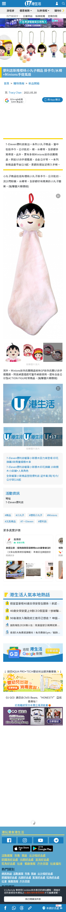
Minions (52, 515)
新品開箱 (34, 83)
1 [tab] (25, 19)
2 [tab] (29, 19)
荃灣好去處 (42, 859)
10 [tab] (35, 23)
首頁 (6, 83)
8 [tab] (29, 23)
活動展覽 (7, 855)
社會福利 (55, 863)
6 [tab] (41, 19)
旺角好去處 (8, 863)
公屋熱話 (28, 16)
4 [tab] (35, 19)
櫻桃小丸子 (36, 515)
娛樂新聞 (40, 16)
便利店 (43, 521)
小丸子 (20, 515)
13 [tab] (29, 27)
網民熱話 (7, 873)
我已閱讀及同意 (33, 899)
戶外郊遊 (42, 863)
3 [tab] (32, 19)
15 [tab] (35, 27)
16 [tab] (38, 27)
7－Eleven (27, 521)
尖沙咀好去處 (37, 855)
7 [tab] (25, 23)
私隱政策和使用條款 (34, 892)
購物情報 (18, 83)
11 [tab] (38, 23)
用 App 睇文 (53, 99)
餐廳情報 (30, 863)
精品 (8, 515)
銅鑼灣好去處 (10, 859)
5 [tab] (38, 19)
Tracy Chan (15, 92)
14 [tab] (32, 27)
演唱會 (10, 10)
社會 (20, 863)
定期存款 (53, 16)
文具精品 (11, 521)
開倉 (24, 855)
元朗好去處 (26, 859)
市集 (17, 855)
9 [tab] (32, 23)
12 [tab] (41, 23)
